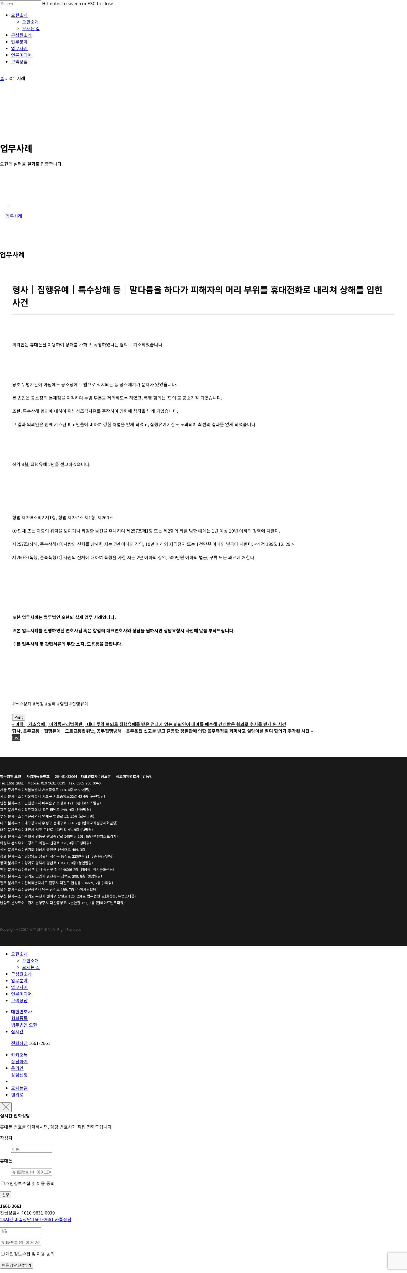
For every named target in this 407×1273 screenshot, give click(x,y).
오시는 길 (31, 967)
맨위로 (17, 1094)
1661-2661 (27, 1219)
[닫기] (6, 1107)
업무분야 (19, 980)
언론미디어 (21, 993)
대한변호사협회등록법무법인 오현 (24, 1018)
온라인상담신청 (19, 1071)
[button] (9, 204)
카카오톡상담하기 (19, 1058)
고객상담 (19, 1000)
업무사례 (19, 987)
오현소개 (19, 953)
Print (18, 717)
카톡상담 (63, 1219)
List (16, 737)
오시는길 (19, 1088)
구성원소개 (21, 973)
